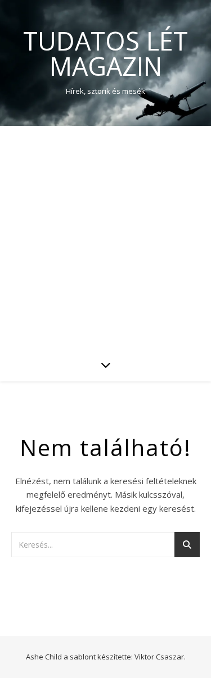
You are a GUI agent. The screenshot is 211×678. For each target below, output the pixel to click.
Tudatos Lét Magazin (105, 53)
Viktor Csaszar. (160, 657)
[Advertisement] (105, 236)
